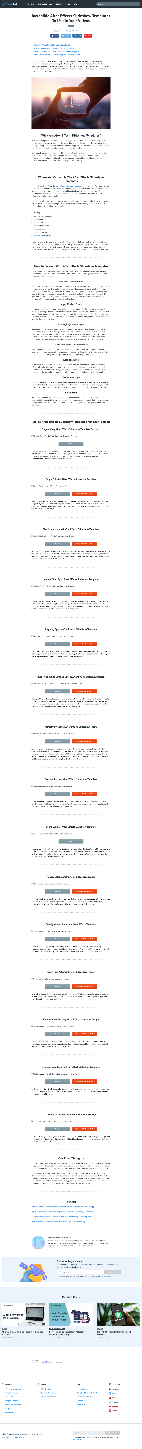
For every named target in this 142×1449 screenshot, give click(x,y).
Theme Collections (48, 1397)
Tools (71, 26)
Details (71, 444)
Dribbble (115, 1410)
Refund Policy (19, 1437)
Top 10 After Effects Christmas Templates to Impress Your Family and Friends (62, 1211)
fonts (46, 309)
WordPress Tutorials (44, 4)
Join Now (114, 1272)
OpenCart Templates (13, 1404)
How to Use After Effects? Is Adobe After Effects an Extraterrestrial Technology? (63, 1206)
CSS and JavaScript (13, 1389)
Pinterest (115, 1398)
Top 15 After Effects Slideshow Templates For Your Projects (57, 54)
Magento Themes (12, 1401)
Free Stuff (58, 4)
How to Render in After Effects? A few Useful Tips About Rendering (58, 1221)
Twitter (114, 1393)
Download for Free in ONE (84, 494)
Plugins (67, 4)
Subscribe (114, 1433)
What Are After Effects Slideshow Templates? (52, 45)
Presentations (10, 1412)
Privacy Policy (106, 1277)
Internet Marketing (48, 1393)
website (37, 235)
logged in (44, 1362)
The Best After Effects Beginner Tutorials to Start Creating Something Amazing (63, 1216)
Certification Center (84, 1397)
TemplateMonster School (87, 1393)
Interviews (81, 1401)
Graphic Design (11, 1393)
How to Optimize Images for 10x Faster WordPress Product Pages (66, 1333)
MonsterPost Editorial (80, 31)
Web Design (30, 4)
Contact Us (81, 1404)
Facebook (115, 1389)
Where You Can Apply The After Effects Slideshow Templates (58, 48)
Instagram (115, 1402)
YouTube (115, 1406)
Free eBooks (82, 1389)
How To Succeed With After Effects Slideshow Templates (56, 51)
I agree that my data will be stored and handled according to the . (85, 1277)
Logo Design (10, 1397)
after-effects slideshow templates (69, 186)
